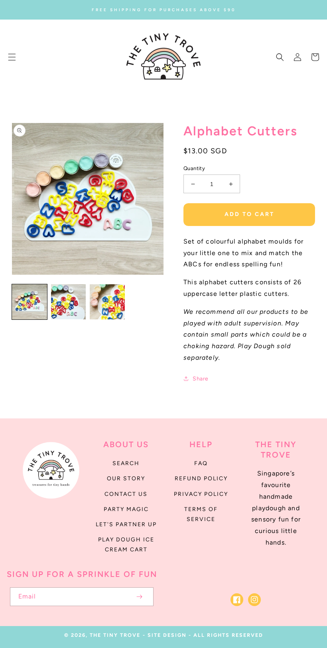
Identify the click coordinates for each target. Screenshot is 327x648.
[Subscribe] (139, 596)
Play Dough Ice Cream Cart (126, 544)
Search (126, 463)
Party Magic (126, 509)
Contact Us (126, 494)
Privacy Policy (201, 494)
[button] (12, 57)
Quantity (194, 168)
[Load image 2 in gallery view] (68, 301)
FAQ (201, 463)
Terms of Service (201, 514)
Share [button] (201, 378)
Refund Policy (201, 478)
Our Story (126, 478)
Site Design (167, 635)
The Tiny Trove (115, 635)
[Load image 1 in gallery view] (29, 301)
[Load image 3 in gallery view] (107, 301)
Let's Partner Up (126, 524)
